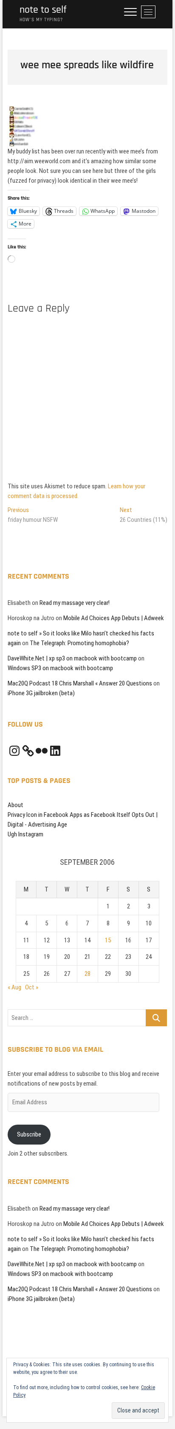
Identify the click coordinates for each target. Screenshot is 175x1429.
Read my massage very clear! (75, 603)
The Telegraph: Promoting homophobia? (79, 643)
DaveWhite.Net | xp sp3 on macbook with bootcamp (72, 658)
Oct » (31, 987)
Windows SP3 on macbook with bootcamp (60, 668)
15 (108, 940)
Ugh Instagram (25, 834)
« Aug (14, 987)
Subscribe (29, 1134)
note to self (43, 10)
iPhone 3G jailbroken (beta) (41, 693)
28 (87, 974)
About (15, 805)
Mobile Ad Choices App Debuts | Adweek (113, 618)
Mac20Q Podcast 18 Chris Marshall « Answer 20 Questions (80, 683)
